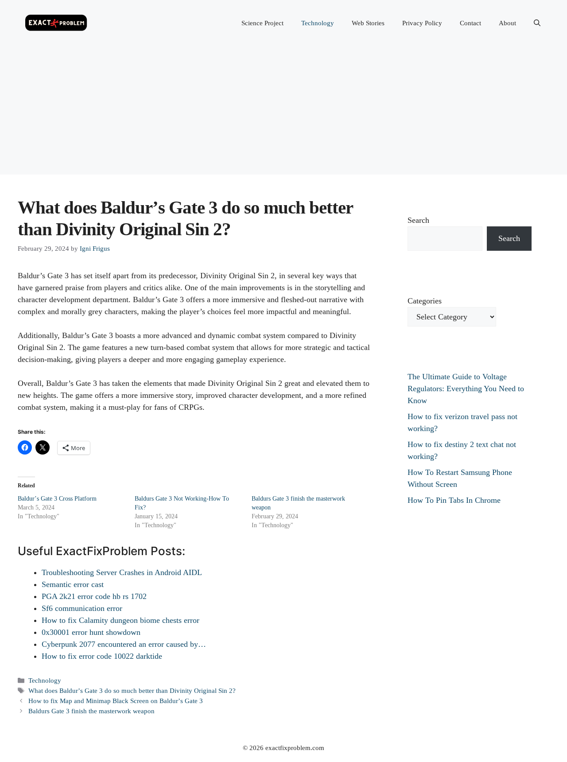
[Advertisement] (283, 113)
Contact (470, 23)
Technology (317, 23)
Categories (425, 300)
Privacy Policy (422, 23)
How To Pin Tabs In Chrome (454, 500)
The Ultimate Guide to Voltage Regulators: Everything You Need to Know (466, 388)
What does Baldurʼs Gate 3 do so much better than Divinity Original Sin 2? (132, 690)
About (507, 23)
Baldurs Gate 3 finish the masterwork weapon (91, 711)
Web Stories (368, 23)
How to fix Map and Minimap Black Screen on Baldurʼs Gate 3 (115, 700)
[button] (537, 23)
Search (418, 220)
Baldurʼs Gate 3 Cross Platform (57, 498)
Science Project (262, 23)
